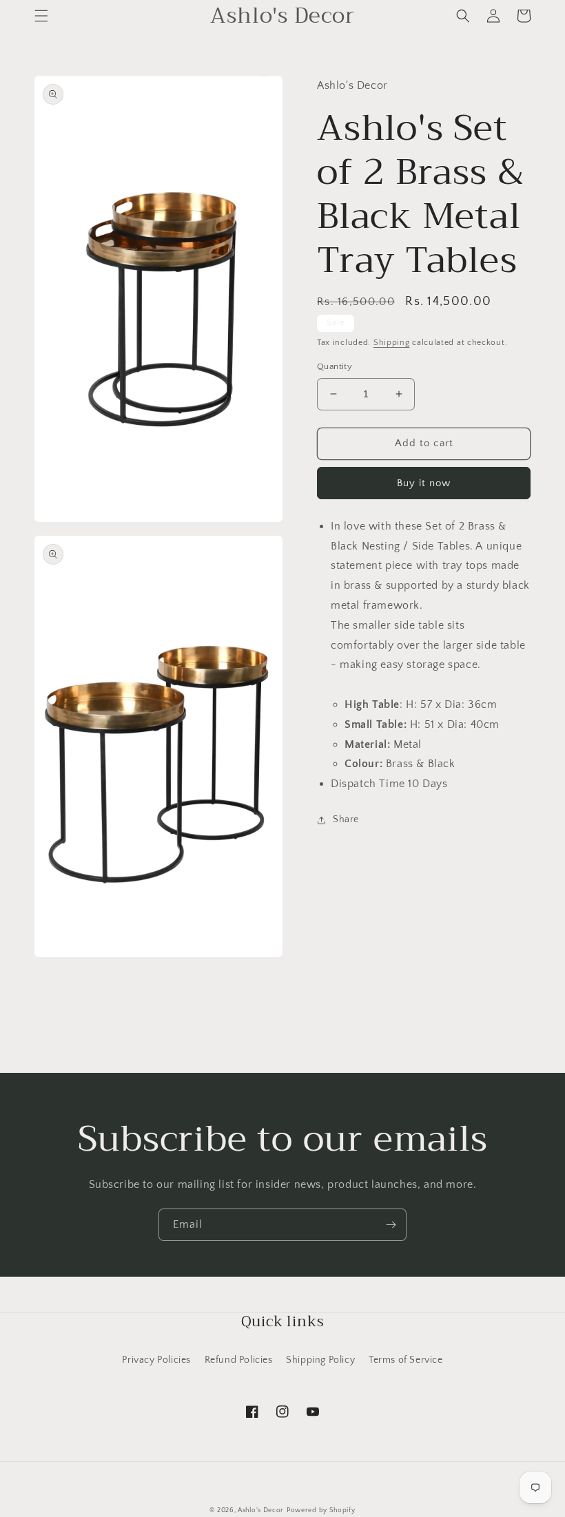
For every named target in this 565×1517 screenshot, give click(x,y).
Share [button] (346, 819)
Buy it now (424, 483)
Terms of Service (406, 1360)
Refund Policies (239, 1360)
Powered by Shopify (321, 1510)
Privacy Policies (156, 1360)
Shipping (391, 342)
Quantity (334, 366)
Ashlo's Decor (261, 1510)
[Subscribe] (391, 1225)
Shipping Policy (320, 1360)
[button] (41, 16)
